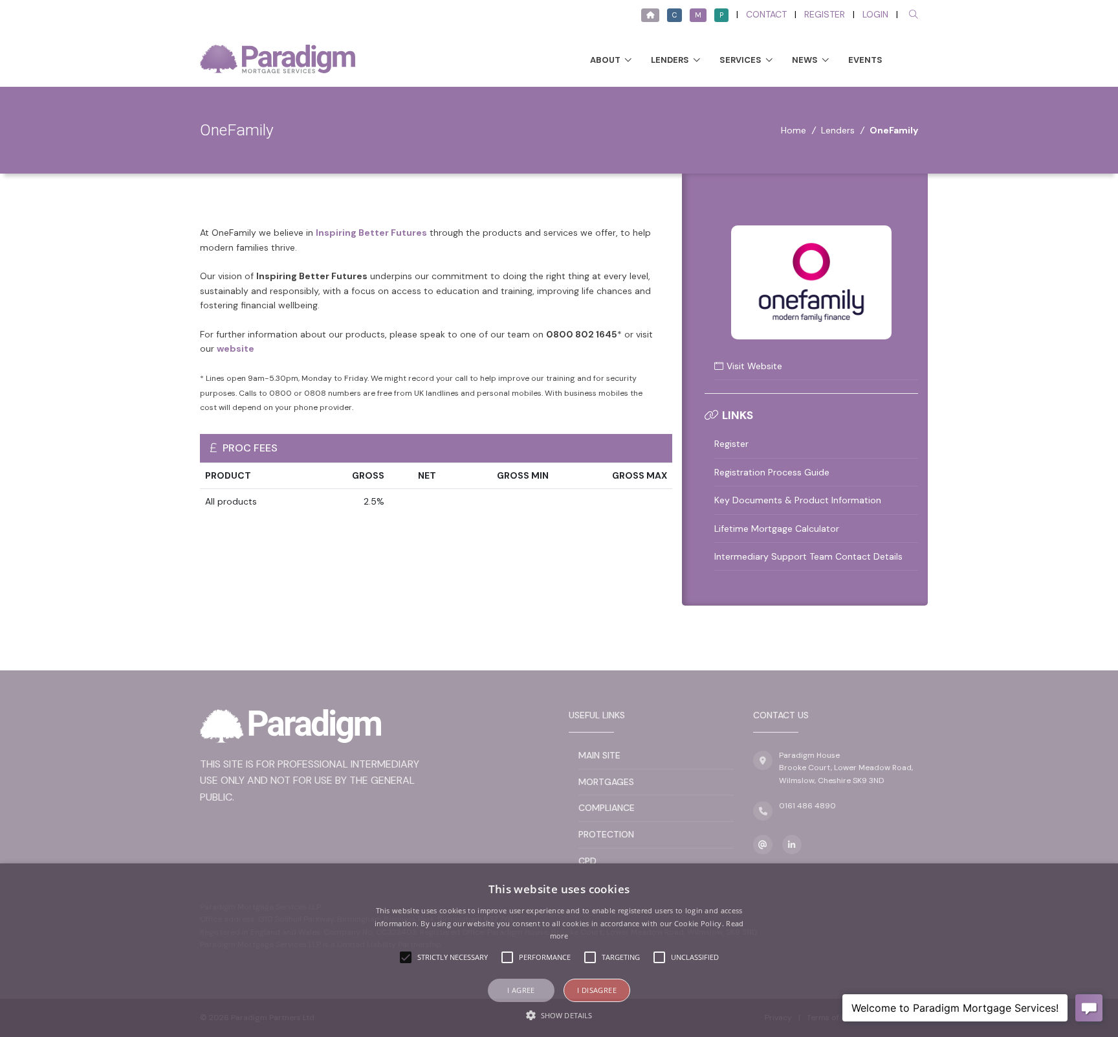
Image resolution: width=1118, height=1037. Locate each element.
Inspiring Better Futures (371, 232)
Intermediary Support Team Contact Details (808, 556)
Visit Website (754, 366)
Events (865, 59)
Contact (766, 14)
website (235, 348)
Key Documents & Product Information (797, 500)
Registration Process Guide (771, 472)
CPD (587, 861)
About (605, 59)
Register (824, 14)
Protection (606, 834)
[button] (559, 1015)
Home (793, 130)
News (805, 59)
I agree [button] (521, 990)
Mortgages (606, 782)
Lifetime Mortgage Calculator (776, 528)
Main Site (599, 755)
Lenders (670, 59)
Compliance (606, 808)
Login (875, 14)
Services (740, 59)
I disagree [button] (597, 990)
